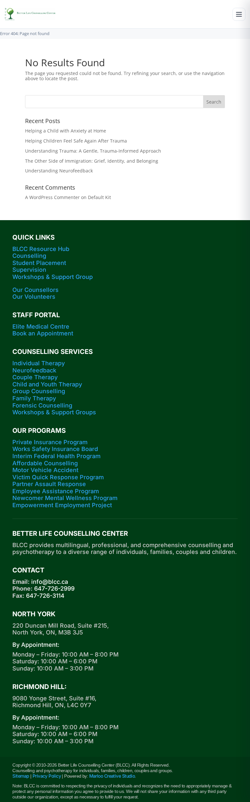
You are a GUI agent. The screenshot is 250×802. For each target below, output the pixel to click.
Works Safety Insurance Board (55, 448)
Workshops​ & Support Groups (54, 412)
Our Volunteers (33, 296)
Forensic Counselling (42, 405)
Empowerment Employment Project (62, 505)
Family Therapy (34, 398)
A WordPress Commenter (52, 197)
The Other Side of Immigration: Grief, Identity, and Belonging (91, 161)
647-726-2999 (54, 588)
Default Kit (99, 197)
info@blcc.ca (49, 581)
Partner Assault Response (49, 484)
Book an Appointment (42, 333)
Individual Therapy (38, 363)
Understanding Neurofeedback (59, 171)
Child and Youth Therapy (47, 384)
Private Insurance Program (50, 442)
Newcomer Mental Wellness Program (65, 498)
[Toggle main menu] (238, 14)
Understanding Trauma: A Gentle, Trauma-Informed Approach (93, 151)
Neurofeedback (34, 370)
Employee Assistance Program (55, 491)
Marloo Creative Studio (112, 776)
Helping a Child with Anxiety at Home (65, 131)
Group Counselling (38, 391)
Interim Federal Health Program (56, 456)
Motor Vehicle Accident (45, 470)
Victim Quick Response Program (58, 477)
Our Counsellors (35, 289)
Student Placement (39, 262)
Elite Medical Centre (40, 326)
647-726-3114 (45, 595)
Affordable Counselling (45, 463)
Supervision (29, 269)
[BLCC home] (30, 14)
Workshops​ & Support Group (52, 276)
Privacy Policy (47, 776)
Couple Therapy (35, 377)
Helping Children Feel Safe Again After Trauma (76, 141)
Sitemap (20, 776)
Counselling (29, 255)
